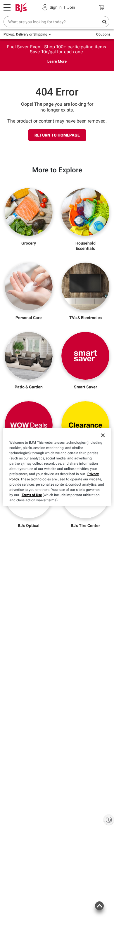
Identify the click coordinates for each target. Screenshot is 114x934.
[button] (99, 909)
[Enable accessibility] (108, 819)
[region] (57, 467)
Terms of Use (32, 495)
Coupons (103, 34)
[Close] (102, 435)
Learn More (57, 61)
